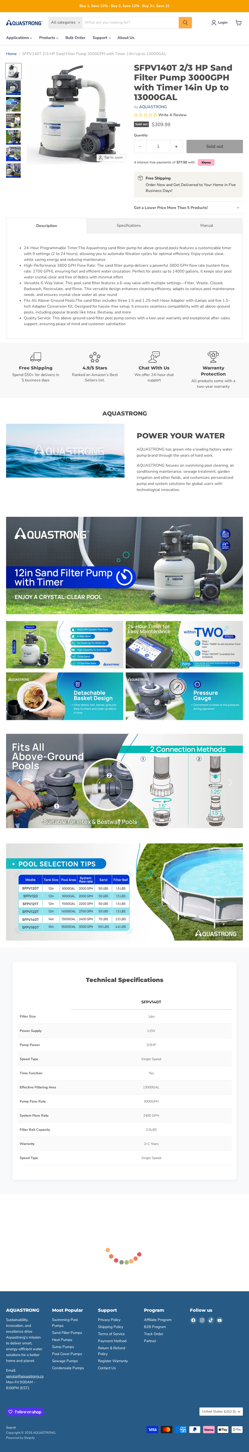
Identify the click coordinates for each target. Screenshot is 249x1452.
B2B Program (155, 1326)
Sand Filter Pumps (67, 1332)
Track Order (153, 1333)
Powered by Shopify (20, 1438)
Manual (206, 225)
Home (11, 54)
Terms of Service (111, 1333)
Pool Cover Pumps (67, 1353)
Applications (18, 37)
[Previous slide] (19, 782)
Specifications (129, 225)
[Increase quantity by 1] (176, 146)
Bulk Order (75, 37)
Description (46, 225)
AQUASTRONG (153, 107)
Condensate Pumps (68, 1368)
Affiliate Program (158, 1319)
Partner (150, 1341)
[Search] (185, 22)
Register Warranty (113, 1360)
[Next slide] (229, 782)
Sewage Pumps (65, 1360)
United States (219, 1411)
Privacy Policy (109, 1319)
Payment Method (112, 1341)
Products (47, 37)
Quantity (141, 135)
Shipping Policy (110, 1326)
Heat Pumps (62, 1339)
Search (11, 1427)
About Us (125, 37)
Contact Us (107, 1368)
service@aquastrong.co (25, 1376)
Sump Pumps (63, 1346)
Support (100, 37)
